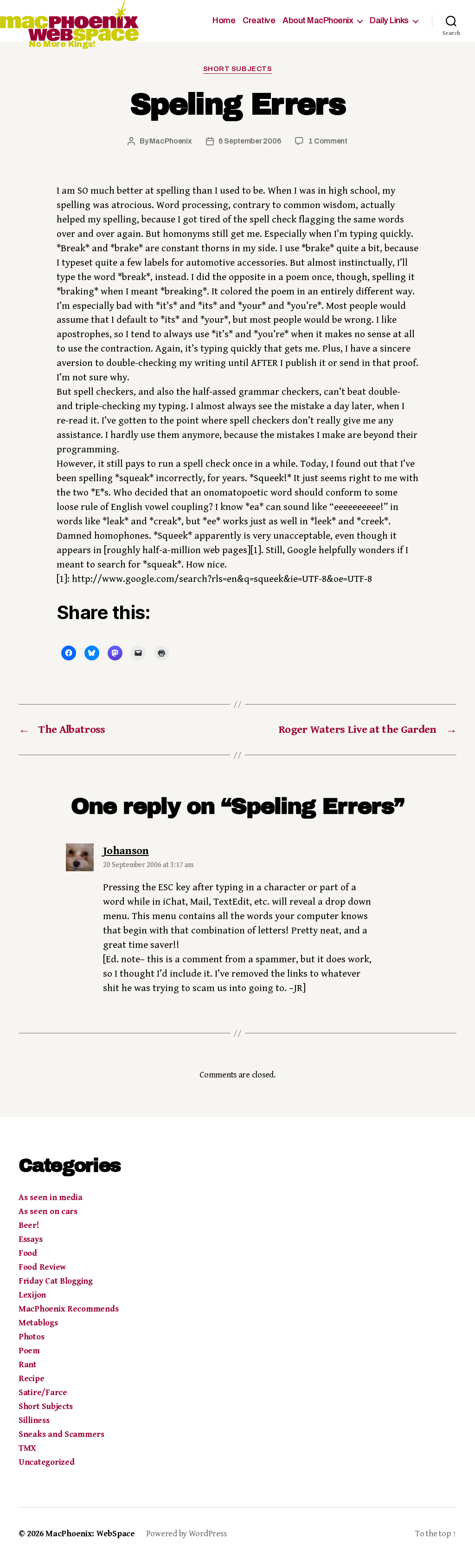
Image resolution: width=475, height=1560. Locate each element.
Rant (28, 1365)
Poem (29, 1351)
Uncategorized (47, 1462)
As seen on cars (48, 1211)
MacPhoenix (170, 141)
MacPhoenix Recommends (68, 1309)
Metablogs (38, 1323)
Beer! (29, 1225)
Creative (259, 20)
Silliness (34, 1420)
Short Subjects (237, 68)
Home (223, 20)
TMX (27, 1448)
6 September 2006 (250, 141)
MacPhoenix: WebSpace (90, 1534)
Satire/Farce (43, 1392)
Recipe (31, 1379)
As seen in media (51, 1197)
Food (28, 1253)
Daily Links (389, 20)
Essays (30, 1239)
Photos (31, 1337)
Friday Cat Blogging (56, 1281)
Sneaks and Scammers (61, 1434)
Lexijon (32, 1295)
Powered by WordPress (186, 1534)
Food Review (42, 1267)
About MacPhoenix (317, 20)
